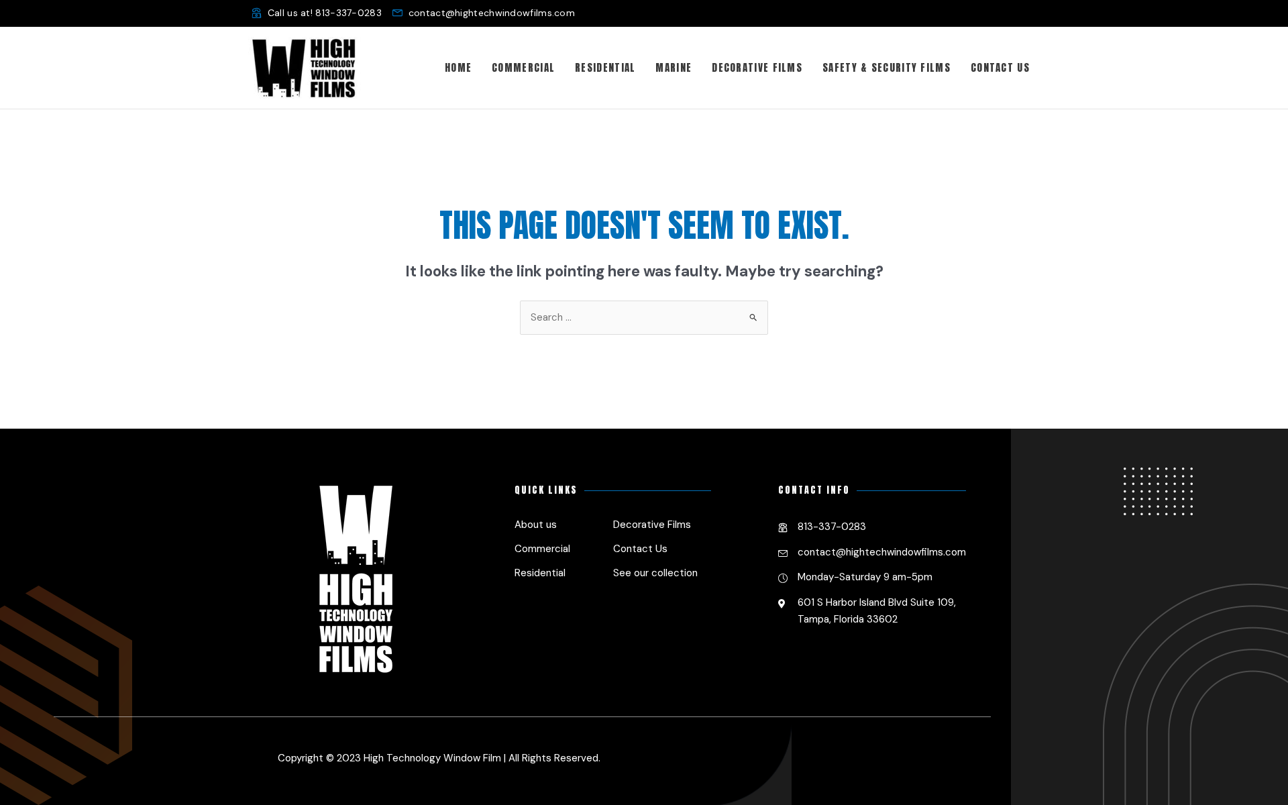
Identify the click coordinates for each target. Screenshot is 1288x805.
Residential (540, 573)
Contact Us (640, 548)
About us (536, 524)
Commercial (542, 548)
